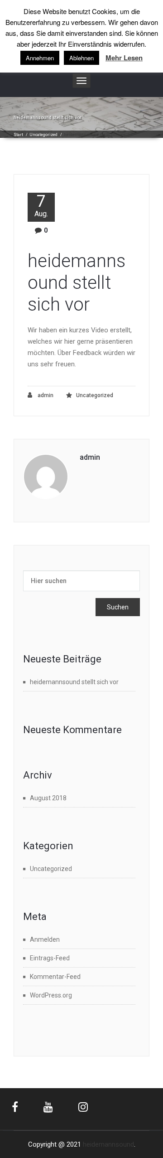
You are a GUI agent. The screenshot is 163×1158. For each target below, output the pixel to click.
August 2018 (48, 798)
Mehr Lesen (124, 58)
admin (44, 395)
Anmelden (45, 939)
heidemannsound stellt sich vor (76, 282)
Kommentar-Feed (55, 976)
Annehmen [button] (40, 58)
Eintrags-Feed (50, 958)
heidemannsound (108, 1144)
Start (18, 134)
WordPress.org (51, 995)
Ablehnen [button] (81, 58)
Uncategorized (43, 134)
